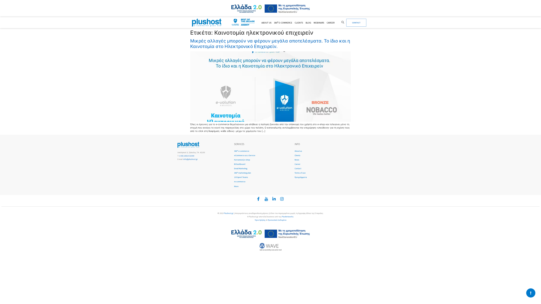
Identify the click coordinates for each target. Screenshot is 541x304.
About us (266, 22)
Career (331, 22)
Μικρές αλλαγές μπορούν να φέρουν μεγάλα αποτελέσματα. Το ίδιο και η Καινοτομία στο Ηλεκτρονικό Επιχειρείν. (270, 43)
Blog (308, 22)
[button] (263, 186)
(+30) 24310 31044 (186, 156)
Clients (299, 22)
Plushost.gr (228, 213)
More (236, 186)
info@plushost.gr (190, 159)
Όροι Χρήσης (260, 220)
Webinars (319, 22)
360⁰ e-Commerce (283, 22)
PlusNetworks (287, 216)
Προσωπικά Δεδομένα (277, 220)
